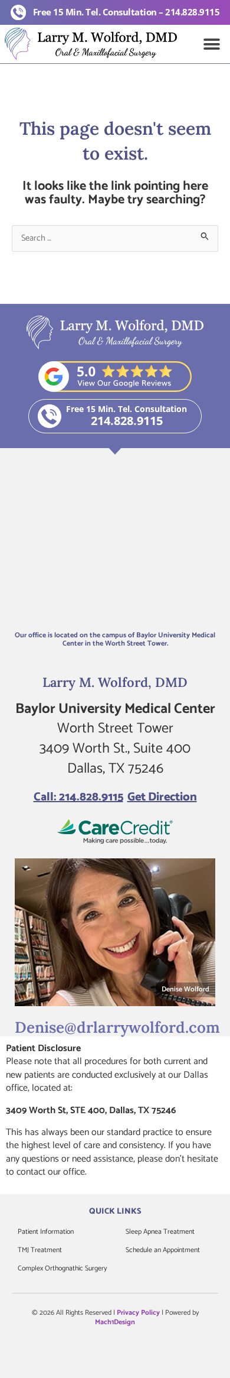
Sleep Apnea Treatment (160, 1231)
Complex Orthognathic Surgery (62, 1268)
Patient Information (46, 1231)
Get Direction (162, 797)
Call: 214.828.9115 (78, 797)
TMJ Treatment (40, 1250)
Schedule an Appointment (163, 1250)
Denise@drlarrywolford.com (117, 1027)
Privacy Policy (138, 1312)
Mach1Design (115, 1322)
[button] (212, 44)
